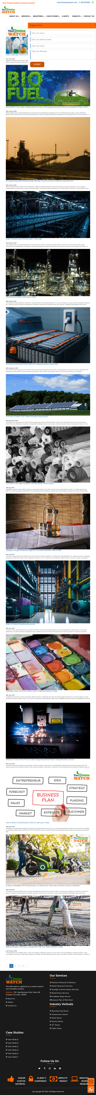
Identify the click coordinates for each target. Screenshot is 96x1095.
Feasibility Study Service (61, 996)
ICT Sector (55, 1025)
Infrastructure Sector (59, 1014)
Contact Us (12, 1006)
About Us (11, 999)
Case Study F (12, 1057)
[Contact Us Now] (91, 1082)
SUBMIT (37, 64)
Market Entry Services (60, 993)
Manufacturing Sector (60, 1011)
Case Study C (13, 1046)
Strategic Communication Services (65, 989)
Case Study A (12, 1039)
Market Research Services (62, 986)
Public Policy (56, 1028)
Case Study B (12, 1043)
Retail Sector (56, 1018)
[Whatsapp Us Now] (91, 1089)
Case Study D (13, 1050)
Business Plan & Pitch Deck (62, 1000)
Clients (10, 1002)
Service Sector (57, 1021)
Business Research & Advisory (63, 982)
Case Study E (12, 1053)
